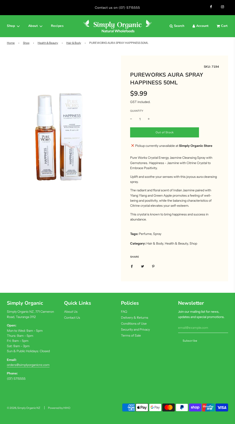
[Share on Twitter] (142, 266)
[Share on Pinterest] (153, 266)
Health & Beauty (48, 43)
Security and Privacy (135, 329)
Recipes (57, 26)
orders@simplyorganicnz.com (28, 365)
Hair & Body (73, 43)
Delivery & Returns (134, 317)
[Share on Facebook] (132, 266)
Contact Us (72, 317)
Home (11, 43)
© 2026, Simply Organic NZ (23, 408)
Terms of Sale (131, 335)
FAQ (124, 312)
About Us (71, 312)
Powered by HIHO (59, 408)
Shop (26, 43)
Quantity (136, 110)
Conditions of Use (134, 323)
